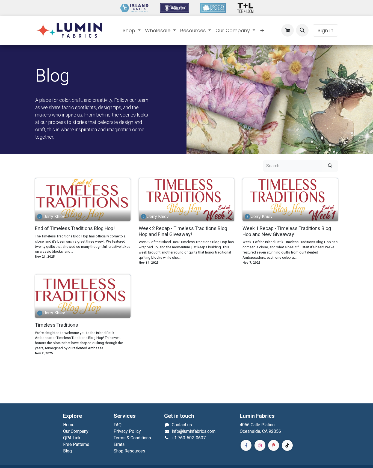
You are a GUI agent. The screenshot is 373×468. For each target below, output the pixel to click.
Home (69, 424)
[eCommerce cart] (287, 30)
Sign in (325, 30)
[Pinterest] (273, 445)
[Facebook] (246, 445)
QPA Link (72, 437)
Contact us (182, 424)
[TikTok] (287, 445)
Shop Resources (129, 451)
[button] (302, 30)
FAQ (118, 424)
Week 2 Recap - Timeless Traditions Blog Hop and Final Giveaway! (183, 231)
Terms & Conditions (132, 437)
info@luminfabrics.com (193, 431)
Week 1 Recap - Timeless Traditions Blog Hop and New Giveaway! (286, 231)
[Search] (330, 166)
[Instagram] (259, 445)
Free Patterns (76, 444)
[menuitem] (131, 30)
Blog (67, 451)
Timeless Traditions (56, 325)
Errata (119, 444)
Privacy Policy (127, 431)
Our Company (75, 431)
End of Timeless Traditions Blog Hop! (75, 229)
